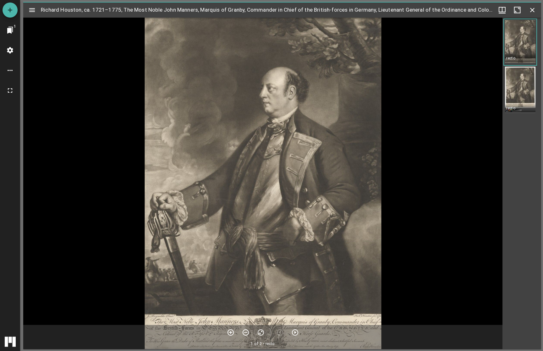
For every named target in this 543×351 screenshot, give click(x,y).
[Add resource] (10, 10)
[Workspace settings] (10, 50)
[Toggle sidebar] (32, 10)
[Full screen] (10, 90)
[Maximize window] (517, 10)
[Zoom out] (245, 332)
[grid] (521, 183)
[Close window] (532, 10)
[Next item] (295, 332)
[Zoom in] (230, 332)
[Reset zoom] (260, 332)
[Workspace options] (10, 70)
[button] (520, 42)
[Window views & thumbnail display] (502, 10)
